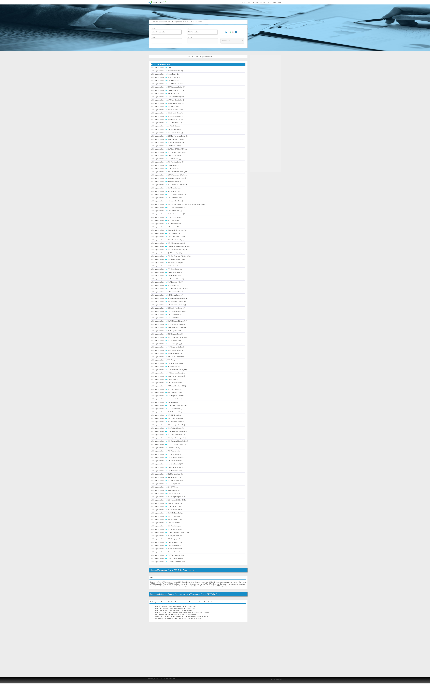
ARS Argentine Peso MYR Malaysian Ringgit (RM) (169, 321)
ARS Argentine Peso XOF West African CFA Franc (169, 175)
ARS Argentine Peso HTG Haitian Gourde (166, 224)
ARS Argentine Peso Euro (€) (162, 67)
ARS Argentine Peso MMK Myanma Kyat (166, 331)
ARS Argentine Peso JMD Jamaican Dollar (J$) (167, 162)
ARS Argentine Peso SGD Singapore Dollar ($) (167, 347)
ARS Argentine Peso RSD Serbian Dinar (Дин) (167, 97)
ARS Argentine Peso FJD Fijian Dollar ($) (166, 389)
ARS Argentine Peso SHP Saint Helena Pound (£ (168, 434)
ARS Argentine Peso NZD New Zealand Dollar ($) (168, 178)
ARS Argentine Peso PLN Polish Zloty (165, 106)
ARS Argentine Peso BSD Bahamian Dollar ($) (167, 201)
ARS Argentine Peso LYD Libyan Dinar (165, 168)
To (188, 28)
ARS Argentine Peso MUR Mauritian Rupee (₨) (168, 324)
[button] (180, 32)
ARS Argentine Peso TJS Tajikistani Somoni (166, 529)
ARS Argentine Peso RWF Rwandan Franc (166, 188)
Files (248, 2)
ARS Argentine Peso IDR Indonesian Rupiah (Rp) (168, 305)
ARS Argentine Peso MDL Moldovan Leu (166, 415)
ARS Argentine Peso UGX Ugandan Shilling (166, 536)
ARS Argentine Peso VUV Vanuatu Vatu (165, 451)
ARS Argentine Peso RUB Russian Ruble (165, 523)
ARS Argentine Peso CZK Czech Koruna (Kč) (167, 116)
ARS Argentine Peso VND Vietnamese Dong (166, 542)
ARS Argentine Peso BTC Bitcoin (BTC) (165, 77)
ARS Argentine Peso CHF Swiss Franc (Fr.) (166, 80)
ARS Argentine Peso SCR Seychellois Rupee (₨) (168, 438)
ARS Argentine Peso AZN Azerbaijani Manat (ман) (169, 370)
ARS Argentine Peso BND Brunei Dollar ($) (166, 146)
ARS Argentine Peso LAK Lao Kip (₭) (165, 165)
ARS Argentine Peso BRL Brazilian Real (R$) (167, 464)
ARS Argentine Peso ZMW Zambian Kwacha (167, 558)
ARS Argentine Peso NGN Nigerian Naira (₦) (167, 334)
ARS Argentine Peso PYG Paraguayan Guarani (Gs (169, 431)
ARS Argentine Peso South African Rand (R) (167, 350)
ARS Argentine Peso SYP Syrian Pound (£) (166, 269)
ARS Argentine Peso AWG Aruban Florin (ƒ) (167, 133)
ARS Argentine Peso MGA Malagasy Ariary (166, 412)
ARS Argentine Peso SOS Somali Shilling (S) (167, 262)
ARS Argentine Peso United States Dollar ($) (167, 71)
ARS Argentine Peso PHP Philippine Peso (166, 340)
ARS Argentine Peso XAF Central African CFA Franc (169, 149)
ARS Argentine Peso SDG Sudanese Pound (166, 266)
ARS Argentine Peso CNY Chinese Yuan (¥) (166, 211)
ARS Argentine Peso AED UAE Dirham (165, 126)
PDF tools (255, 2)
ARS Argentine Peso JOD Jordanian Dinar (166, 227)
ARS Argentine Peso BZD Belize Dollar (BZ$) (167, 279)
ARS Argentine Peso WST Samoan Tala (165, 191)
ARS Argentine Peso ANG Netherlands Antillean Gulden (170, 246)
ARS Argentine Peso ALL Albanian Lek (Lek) (167, 84)
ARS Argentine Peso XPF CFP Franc (164, 487)
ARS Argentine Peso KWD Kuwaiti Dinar (166, 314)
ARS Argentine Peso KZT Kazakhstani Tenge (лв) (168, 311)
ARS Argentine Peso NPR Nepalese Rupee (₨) (167, 421)
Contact (279, 679)
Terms (272, 679)
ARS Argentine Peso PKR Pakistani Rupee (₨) (167, 428)
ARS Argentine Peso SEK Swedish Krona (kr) (167, 113)
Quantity (154, 37)
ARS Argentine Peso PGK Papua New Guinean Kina (169, 185)
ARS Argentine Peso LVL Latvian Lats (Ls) (166, 409)
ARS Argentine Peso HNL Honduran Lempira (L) (168, 301)
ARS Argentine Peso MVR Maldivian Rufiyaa (167, 513)
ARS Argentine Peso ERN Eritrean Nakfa (166, 217)
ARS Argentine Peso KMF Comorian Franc (166, 471)
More (280, 2)
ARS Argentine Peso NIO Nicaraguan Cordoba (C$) (169, 425)
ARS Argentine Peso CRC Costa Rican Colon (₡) (168, 214)
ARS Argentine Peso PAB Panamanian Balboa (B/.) (169, 337)
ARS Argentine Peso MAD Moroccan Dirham (167, 418)
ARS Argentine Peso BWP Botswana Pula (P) (167, 282)
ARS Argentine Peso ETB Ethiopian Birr (165, 484)
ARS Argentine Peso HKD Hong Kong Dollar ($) (168, 497)
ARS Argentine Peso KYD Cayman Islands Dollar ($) (169, 288)
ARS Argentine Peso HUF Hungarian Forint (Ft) (168, 87)
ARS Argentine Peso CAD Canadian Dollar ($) (167, 103)
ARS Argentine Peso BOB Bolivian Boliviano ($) (168, 376)
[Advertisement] (215, 12)
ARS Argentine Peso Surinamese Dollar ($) (166, 353)
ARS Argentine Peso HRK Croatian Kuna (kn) (167, 474)
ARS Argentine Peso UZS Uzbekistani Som (166, 552)
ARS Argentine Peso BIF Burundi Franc (165, 285)
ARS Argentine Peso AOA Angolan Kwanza (166, 272)
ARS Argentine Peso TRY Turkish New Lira (166, 123)
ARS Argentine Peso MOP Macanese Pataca (166, 510)
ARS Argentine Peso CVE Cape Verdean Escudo (168, 207)
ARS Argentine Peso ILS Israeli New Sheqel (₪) (168, 308)
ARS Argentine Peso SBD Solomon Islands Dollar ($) (169, 441)
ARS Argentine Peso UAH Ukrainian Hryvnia (167, 549)
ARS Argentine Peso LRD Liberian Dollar (166, 506)
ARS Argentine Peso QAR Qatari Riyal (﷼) (166, 253)
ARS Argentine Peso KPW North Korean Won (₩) (169, 405)
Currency (263, 2)
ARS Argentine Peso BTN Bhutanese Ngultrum (167, 142)
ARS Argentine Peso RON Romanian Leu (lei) (167, 90)
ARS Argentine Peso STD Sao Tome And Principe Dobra (170, 256)
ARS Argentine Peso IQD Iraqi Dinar (164, 402)
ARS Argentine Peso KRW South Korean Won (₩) (169, 230)
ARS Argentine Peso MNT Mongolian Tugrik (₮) (168, 327)
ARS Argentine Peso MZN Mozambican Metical (168, 243)
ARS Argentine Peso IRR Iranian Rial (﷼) (166, 159)
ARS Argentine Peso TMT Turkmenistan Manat (167, 555)
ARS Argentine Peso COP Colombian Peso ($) (167, 292)
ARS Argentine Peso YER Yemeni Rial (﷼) (166, 454)
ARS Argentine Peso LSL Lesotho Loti (165, 318)
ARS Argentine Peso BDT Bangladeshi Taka (166, 461)
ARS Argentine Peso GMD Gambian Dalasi (166, 392)
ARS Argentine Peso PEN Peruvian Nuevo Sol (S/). (169, 249)
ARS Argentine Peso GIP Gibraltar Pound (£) (167, 155)
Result (190, 37)
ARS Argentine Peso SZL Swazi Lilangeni (166, 526)
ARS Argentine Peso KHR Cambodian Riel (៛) (167, 467)
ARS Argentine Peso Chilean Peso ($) (164, 379)
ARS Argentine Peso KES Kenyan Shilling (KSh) (168, 500)
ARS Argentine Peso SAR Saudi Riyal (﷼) (166, 344)
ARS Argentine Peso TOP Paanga (163, 360)
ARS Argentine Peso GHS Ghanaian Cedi (165, 490)
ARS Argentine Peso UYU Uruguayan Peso (166, 539)
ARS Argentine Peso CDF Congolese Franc (166, 383)
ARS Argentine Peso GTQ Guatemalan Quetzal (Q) (169, 298)
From (153, 28)
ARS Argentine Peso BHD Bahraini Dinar (166, 275)
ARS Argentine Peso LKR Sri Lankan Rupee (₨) (168, 444)
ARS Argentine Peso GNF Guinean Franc (165, 493)
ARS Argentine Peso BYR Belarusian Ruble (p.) (168, 373)
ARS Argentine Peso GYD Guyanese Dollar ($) (167, 396)
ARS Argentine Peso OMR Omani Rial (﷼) (166, 181)
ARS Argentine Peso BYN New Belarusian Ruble (168, 561)
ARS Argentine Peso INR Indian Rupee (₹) (166, 129)
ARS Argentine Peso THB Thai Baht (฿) (165, 448)
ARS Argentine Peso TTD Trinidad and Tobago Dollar (170, 532)
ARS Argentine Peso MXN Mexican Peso (165, 516)
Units (274, 2)
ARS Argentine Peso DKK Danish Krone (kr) (167, 295)
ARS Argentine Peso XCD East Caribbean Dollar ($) (169, 136)
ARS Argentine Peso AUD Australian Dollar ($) (167, 100)
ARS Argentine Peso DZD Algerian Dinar (166, 366)
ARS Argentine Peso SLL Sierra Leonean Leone (168, 259)
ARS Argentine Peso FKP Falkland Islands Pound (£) (169, 152)
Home (243, 2)
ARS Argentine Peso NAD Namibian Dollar (166, 519)
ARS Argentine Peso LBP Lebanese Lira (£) (166, 233)
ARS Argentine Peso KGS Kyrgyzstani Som (166, 503)
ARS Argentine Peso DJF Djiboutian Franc (166, 477)
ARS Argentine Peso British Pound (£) (165, 74)
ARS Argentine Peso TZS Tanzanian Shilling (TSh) (169, 194)
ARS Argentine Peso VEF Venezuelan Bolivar (167, 363)
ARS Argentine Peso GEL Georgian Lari (165, 220)
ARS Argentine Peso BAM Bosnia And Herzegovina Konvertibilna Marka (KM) (178, 204)
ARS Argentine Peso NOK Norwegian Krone (167, 110)
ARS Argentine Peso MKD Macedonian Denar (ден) (169, 172)
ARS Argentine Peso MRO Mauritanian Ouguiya (168, 240)
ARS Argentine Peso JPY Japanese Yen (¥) (166, 93)
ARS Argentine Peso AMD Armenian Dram (166, 198)
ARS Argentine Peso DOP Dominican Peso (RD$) (168, 386)
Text (269, 2)
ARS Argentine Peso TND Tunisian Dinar (166, 545)
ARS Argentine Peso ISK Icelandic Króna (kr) (167, 399)
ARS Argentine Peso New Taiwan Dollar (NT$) (167, 357)
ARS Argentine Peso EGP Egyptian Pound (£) (167, 480)
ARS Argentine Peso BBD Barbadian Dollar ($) (167, 139)
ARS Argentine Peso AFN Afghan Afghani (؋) (167, 457)
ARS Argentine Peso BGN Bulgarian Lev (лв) (167, 119)
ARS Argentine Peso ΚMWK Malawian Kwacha (168, 236)
